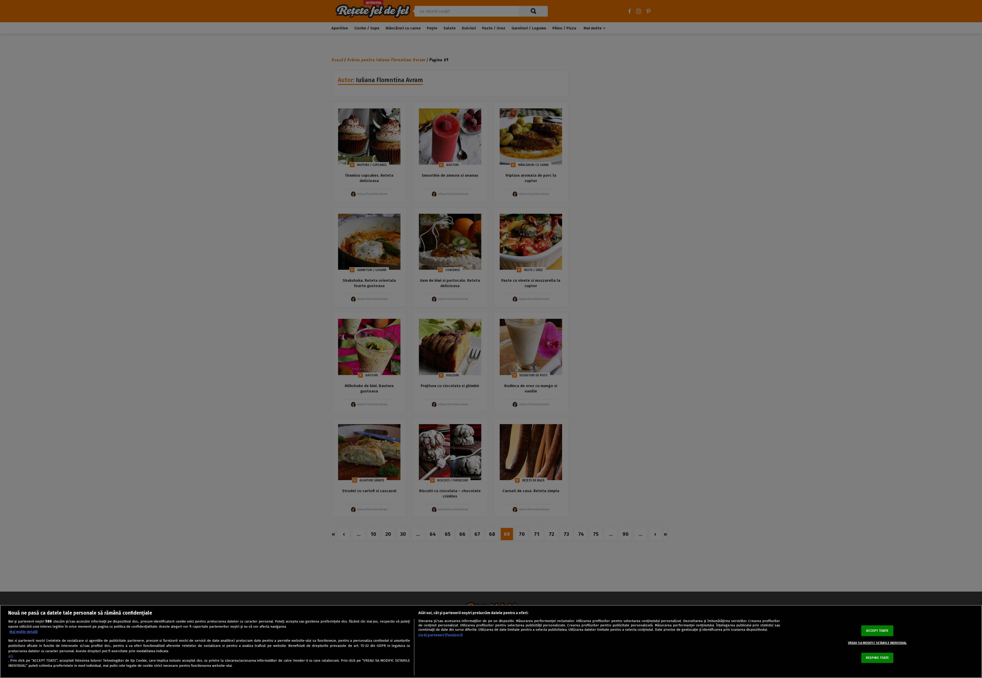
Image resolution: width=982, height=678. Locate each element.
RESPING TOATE (877, 658)
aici (10, 656)
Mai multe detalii (23, 632)
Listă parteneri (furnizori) (440, 635)
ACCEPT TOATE (877, 630)
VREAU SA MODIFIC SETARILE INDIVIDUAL (877, 643)
